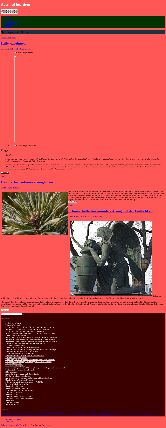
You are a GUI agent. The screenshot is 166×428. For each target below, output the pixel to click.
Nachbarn (43, 415)
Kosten (162, 413)
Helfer (12, 49)
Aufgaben (22, 413)
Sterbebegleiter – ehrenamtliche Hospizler (20, 370)
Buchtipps (9, 21)
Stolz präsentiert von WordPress (12, 425)
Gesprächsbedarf (123, 413)
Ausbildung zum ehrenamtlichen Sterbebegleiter (22, 347)
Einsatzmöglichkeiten (79, 413)
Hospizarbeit (23, 49)
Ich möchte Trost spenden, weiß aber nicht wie (22, 374)
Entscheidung (98, 413)
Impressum (9, 421)
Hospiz (144, 413)
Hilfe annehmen (13, 43)
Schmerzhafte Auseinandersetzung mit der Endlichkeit (110, 211)
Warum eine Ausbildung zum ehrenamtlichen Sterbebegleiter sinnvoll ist (31, 341)
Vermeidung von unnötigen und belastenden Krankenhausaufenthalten (30, 360)
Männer (36, 415)
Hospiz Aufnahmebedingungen (16, 388)
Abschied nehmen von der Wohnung (18, 396)
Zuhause (16, 188)
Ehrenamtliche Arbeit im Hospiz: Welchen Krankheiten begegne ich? (30, 327)
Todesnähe (103, 415)
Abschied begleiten (15, 4)
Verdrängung (99, 217)
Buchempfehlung (52, 413)
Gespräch (114, 413)
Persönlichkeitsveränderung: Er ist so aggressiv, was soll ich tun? (28, 362)
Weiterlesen (5, 173)
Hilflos (139, 413)
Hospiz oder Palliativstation (15, 386)
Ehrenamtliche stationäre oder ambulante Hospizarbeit (24, 331)
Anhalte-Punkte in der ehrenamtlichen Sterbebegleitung (25, 343)
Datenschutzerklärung (13, 419)
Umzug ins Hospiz (12, 394)
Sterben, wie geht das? (13, 323)
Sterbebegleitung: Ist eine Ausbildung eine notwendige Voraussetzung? (30, 349)
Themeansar (46, 425)
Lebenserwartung (23, 415)
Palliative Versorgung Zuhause (16, 358)
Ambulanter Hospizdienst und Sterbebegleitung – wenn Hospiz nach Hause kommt (35, 368)
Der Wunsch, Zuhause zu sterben (17, 384)
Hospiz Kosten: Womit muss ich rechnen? (20, 380)
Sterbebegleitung (94, 415)
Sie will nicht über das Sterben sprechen (19, 390)
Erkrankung (107, 413)
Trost (118, 415)
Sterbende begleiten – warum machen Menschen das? (24, 356)
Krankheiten (13, 415)
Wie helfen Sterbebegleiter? (15, 366)
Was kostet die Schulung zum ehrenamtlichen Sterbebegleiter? (27, 329)
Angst (17, 413)
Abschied (71, 217)
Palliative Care (50, 415)
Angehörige (11, 413)
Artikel (7, 17)
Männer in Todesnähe (13, 325)
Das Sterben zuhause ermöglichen (27, 182)
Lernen (31, 415)
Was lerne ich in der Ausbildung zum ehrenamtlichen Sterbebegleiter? (30, 339)
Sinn (79, 415)
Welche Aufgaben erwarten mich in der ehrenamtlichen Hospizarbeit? (30, 333)
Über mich (9, 25)
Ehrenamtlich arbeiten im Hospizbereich (19, 354)
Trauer (92, 217)
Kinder (157, 413)
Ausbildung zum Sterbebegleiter (16, 335)
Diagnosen (62, 413)
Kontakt (8, 27)
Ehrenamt (69, 413)
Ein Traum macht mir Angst (15, 345)
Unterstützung (125, 415)
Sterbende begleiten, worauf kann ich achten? (21, 352)
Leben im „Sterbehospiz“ (14, 392)
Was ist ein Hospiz (12, 404)
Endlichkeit (80, 217)
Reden (31, 49)
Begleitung (5, 49)
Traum (114, 415)
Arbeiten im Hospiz (12, 402)
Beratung (4, 188)
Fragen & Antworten (12, 23)
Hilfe (17, 49)
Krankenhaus (5, 415)
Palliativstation (60, 415)
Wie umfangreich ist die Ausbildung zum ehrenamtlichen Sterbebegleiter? (31, 337)
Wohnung (149, 415)
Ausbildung (29, 413)
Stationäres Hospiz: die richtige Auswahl (19, 398)
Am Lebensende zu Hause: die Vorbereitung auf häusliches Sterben (29, 378)
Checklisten (9, 19)
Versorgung (142, 415)
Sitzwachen (85, 415)
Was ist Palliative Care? (13, 364)
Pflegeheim (69, 415)
